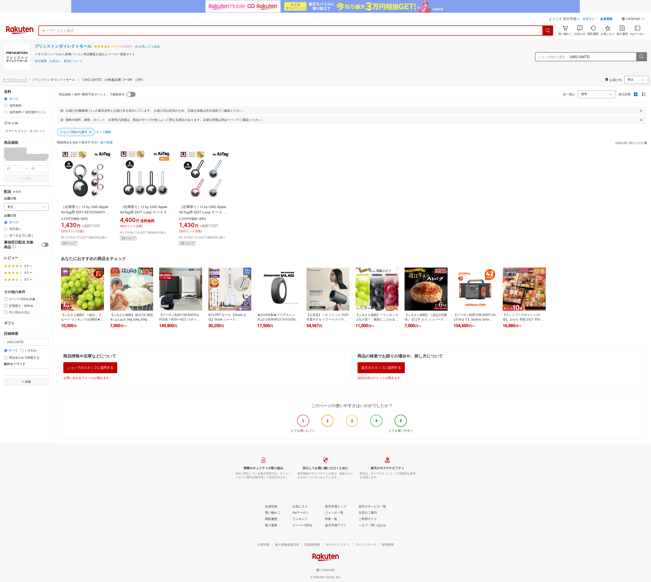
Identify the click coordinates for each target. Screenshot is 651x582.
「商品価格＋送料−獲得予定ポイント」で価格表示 (90, 94)
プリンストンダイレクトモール (63, 46)
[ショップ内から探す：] (641, 57)
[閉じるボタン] (641, 111)
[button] (633, 19)
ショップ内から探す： (553, 57)
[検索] (548, 30)
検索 (28, 178)
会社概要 (41, 61)
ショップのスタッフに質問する (90, 368)
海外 (19, 192)
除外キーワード (14, 364)
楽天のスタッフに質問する (381, 368)
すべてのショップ (15, 79)
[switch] (45, 245)
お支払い (55, 61)
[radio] (5, 98)
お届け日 (10, 215)
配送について (73, 61)
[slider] (4, 160)
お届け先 (10, 198)
